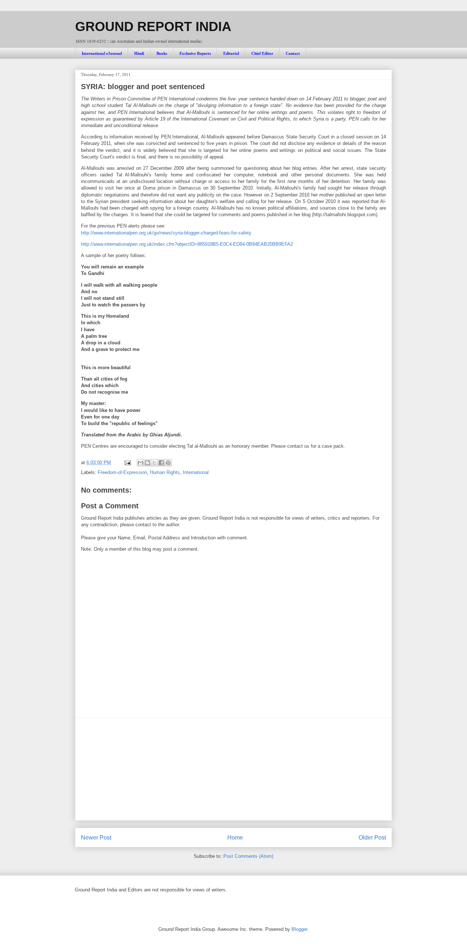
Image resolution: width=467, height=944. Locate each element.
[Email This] (140, 462)
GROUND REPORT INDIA (153, 26)
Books (162, 53)
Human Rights (165, 472)
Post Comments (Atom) (248, 856)
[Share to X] (154, 462)
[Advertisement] (233, 769)
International (196, 472)
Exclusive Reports (195, 53)
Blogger (299, 929)
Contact (293, 53)
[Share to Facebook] (161, 462)
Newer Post (96, 837)
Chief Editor (262, 53)
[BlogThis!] (147, 462)
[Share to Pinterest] (168, 462)
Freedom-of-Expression (122, 472)
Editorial (231, 53)
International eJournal (102, 53)
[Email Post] (127, 462)
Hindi (139, 53)
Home (235, 837)
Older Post (372, 837)
